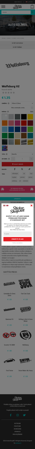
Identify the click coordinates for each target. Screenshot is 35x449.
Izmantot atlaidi (17, 239)
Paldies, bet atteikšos (17, 243)
